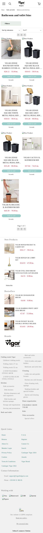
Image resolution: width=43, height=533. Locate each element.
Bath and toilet (6, 412)
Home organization (29, 401)
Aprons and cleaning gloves (31, 396)
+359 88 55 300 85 (15, 480)
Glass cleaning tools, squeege (31, 384)
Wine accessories (28, 415)
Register (24, 439)
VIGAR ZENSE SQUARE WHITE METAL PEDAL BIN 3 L (11, 113)
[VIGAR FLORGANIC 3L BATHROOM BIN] (11, 191)
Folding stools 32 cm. (10, 367)
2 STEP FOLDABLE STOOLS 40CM (10, 372)
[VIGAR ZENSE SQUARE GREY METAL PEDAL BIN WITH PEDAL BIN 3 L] (32, 96)
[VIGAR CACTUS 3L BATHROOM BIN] (32, 143)
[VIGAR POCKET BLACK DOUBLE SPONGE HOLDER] (9, 325)
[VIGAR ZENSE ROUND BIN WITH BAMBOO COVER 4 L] (11, 49)
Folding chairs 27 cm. (10, 364)
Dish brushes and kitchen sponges (9, 400)
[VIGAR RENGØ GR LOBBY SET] (9, 262)
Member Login (7, 448)
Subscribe (9, 285)
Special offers (29, 418)
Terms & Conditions (8, 461)
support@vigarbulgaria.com (18, 476)
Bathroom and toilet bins (33, 367)
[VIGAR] (13, 343)
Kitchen (4, 383)
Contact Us (25, 444)
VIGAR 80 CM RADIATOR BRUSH (24, 296)
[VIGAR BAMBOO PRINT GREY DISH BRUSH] (9, 312)
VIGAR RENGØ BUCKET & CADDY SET (25, 246)
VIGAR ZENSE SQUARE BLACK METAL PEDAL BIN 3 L (32, 66)
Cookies (4, 457)
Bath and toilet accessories (29, 356)
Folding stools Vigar (8, 357)
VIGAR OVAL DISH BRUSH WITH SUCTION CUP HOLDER (26, 272)
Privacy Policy (7, 453)
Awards (24, 457)
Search (24, 448)
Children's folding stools (11, 360)
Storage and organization (11, 405)
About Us (5, 444)
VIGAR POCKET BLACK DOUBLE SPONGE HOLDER (25, 322)
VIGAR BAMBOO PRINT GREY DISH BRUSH (26, 309)
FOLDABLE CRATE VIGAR (29, 406)
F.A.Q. (24, 435)
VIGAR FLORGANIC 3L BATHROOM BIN (11, 206)
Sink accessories (8, 386)
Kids (24, 411)
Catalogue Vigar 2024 (29, 453)
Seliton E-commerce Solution (21, 531)
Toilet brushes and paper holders (32, 362)
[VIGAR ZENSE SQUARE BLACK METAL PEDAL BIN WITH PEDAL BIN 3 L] (11, 143)
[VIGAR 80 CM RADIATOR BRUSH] (9, 299)
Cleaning (25, 371)
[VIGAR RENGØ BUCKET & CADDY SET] (9, 249)
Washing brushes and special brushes (31, 390)
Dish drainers (8, 390)
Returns (4, 439)
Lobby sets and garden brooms (31, 375)
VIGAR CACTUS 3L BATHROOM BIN (32, 159)
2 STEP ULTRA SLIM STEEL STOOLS (10, 378)
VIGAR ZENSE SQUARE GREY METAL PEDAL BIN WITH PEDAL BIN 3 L (32, 113)
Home (4, 435)
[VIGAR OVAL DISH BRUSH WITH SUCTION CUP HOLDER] (9, 275)
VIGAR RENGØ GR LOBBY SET (25, 259)
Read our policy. (21, 518)
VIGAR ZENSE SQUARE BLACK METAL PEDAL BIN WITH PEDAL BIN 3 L (11, 160)
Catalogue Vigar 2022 (9, 466)
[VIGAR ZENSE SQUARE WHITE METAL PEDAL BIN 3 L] (11, 96)
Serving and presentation (11, 408)
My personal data (22, 524)
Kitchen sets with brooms (33, 380)
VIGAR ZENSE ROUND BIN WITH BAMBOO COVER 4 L (11, 65)
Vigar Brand (26, 461)
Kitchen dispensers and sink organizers (11, 394)
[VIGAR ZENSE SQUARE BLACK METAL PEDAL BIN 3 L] (32, 49)
